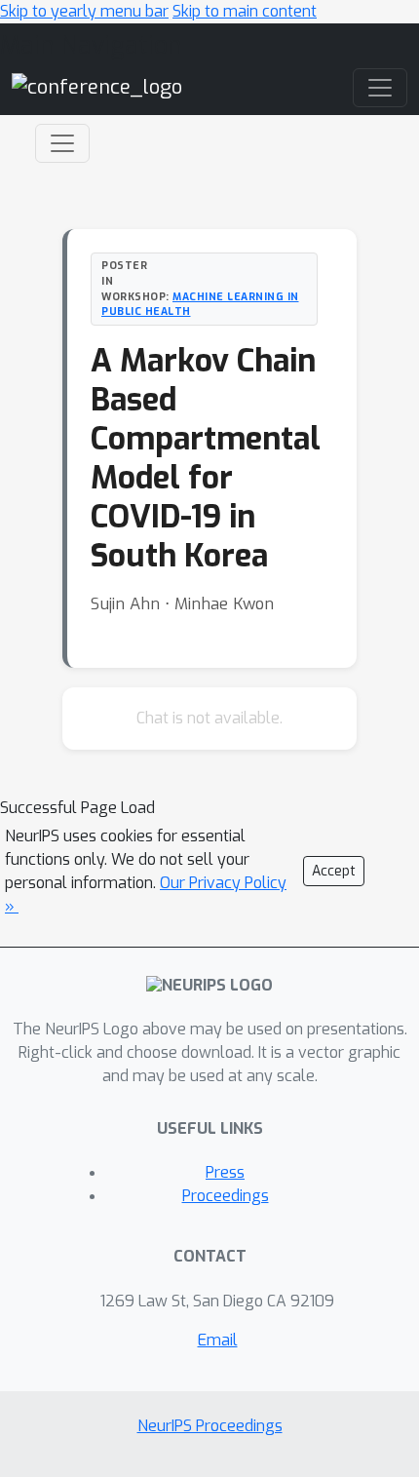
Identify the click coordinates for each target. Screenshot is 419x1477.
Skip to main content (244, 11)
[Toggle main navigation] (380, 87)
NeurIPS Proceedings (210, 1426)
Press (225, 1172)
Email (218, 1340)
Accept (334, 871)
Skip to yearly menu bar (84, 11)
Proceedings (225, 1195)
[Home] (97, 87)
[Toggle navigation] (62, 143)
